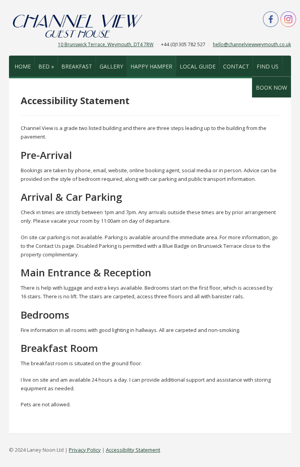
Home (22, 66)
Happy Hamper (151, 66)
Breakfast (76, 66)
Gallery (111, 66)
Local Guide (198, 66)
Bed (46, 66)
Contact (236, 66)
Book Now (271, 87)
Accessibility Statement (133, 449)
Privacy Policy (85, 449)
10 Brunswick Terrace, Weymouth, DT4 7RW (106, 44)
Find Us (268, 66)
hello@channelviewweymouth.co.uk (252, 44)
